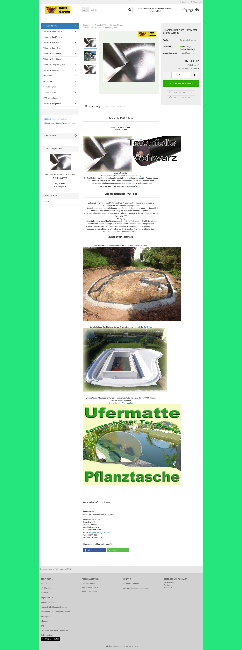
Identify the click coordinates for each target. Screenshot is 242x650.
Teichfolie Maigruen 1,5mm (54, 70)
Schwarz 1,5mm (49, 92)
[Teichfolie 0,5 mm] (129, 63)
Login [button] (183, 2)
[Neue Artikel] (76, 135)
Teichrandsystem (140, 246)
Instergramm (169, 582)
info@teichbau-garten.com (99, 532)
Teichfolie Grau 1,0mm (52, 54)
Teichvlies (148, 327)
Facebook (168, 587)
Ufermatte (113, 403)
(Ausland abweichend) (187, 49)
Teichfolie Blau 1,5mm (52, 48)
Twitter (167, 585)
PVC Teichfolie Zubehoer (53, 98)
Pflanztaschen (127, 403)
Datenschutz (46, 583)
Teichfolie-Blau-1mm (51, 42)
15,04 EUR (60, 183)
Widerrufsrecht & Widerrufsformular (55, 612)
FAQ (42, 626)
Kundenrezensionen (116, 106)
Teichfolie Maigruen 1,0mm (54, 65)
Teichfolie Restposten (52, 103)
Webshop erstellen (112, 646)
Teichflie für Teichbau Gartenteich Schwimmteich (54, 633)
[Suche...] (130, 9)
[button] (167, 75)
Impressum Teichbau (49, 597)
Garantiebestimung (133, 176)
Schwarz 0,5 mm (50, 26)
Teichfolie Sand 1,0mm (52, 31)
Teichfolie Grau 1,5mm (52, 59)
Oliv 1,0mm (47, 76)
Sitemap (46, 201)
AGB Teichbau (46, 588)
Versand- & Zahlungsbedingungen (54, 607)
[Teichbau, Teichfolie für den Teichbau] (59, 9)
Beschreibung (93, 106)
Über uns (44, 621)
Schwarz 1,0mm (49, 87)
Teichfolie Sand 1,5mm (52, 37)
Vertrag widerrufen (50, 639)
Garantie (44, 593)
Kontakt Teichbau (48, 602)
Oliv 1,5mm (47, 81)
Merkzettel (196, 2)
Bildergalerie (46, 617)
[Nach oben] (234, 645)
